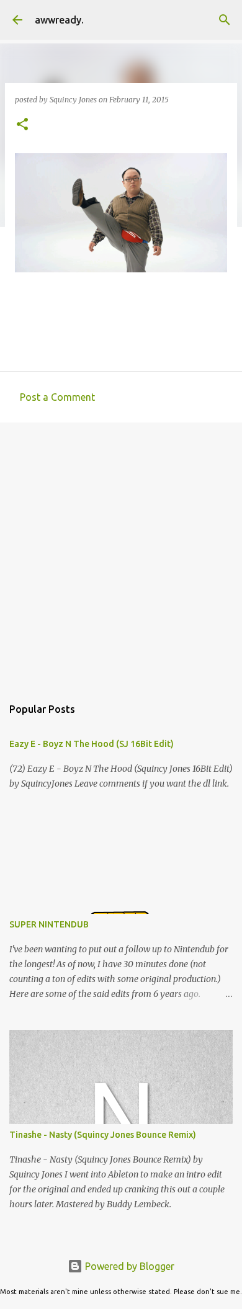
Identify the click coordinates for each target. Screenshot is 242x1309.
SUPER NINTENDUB (49, 924)
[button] (22, 125)
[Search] (224, 20)
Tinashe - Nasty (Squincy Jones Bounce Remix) (102, 1135)
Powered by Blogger (128, 1266)
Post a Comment (57, 397)
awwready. (59, 19)
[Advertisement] (121, 553)
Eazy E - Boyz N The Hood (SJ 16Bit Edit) (91, 744)
